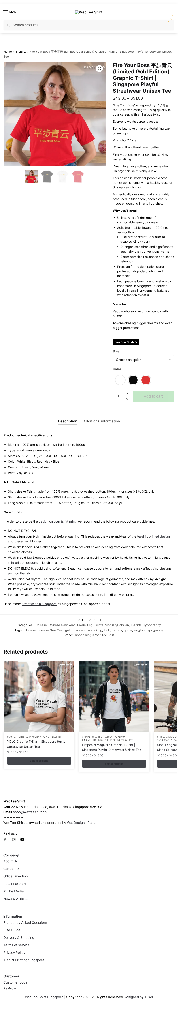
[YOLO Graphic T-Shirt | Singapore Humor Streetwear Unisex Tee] (39, 696)
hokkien (79, 630)
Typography (152, 625)
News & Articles (15, 899)
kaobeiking (94, 630)
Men (170, 737)
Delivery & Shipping (18, 937)
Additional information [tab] (101, 421)
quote (128, 630)
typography (154, 630)
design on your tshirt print (57, 521)
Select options (39, 760)
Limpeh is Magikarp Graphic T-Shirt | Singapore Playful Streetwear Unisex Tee (111, 747)
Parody (108, 737)
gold (68, 630)
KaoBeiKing (84, 625)
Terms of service (16, 945)
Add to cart (153, 396)
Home (8, 51)
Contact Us (12, 869)
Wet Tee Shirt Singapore (44, 997)
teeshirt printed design (153, 536)
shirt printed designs (23, 562)
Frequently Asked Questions (25, 922)
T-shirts (20, 51)
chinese (30, 630)
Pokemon (120, 737)
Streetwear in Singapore (39, 604)
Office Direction (15, 876)
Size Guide (11, 930)
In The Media (13, 891)
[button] (99, 68)
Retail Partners (15, 884)
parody (117, 630)
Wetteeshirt (53, 737)
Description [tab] (67, 421)
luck (107, 630)
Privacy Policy (14, 952)
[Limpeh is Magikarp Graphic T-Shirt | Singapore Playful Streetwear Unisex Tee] (114, 696)
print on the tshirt (20, 573)
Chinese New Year (62, 625)
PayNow (9, 988)
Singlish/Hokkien (117, 625)
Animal (86, 737)
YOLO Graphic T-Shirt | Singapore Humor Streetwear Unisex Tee (36, 744)
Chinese (41, 625)
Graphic (97, 737)
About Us (10, 861)
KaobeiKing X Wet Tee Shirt (94, 635)
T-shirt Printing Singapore (23, 960)
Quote (98, 625)
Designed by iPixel (138, 997)
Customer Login (15, 982)
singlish (139, 630)
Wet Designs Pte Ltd (82, 823)
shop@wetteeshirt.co (30, 812)
